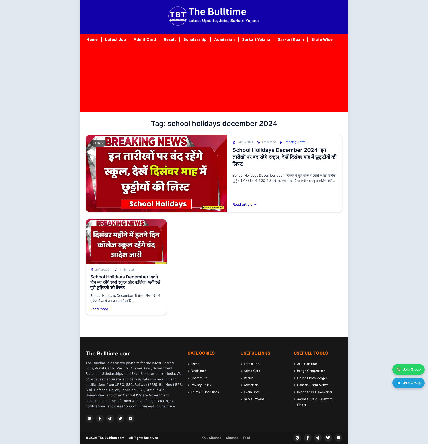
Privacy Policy (201, 385)
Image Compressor (311, 371)
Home (92, 39)
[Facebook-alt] (100, 419)
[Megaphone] (110, 419)
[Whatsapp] (90, 419)
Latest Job (115, 39)
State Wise (322, 39)
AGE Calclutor (307, 364)
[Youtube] (131, 419)
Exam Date (252, 392)
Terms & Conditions (205, 392)
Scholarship (195, 39)
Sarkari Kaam (291, 39)
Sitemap (232, 438)
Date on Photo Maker (312, 385)
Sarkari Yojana (256, 39)
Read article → (245, 204)
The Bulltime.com (108, 353)
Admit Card (145, 39)
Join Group (412, 369)
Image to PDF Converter (314, 392)
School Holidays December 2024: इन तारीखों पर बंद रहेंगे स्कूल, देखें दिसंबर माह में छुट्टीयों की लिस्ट (285, 157)
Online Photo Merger (312, 378)
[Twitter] (120, 419)
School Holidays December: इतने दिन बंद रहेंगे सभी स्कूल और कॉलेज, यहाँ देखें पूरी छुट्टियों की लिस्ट (125, 282)
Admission (224, 39)
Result (170, 39)
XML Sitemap (212, 438)
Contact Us (199, 378)
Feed (246, 438)
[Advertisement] (214, 78)
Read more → (101, 309)
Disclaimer (198, 371)
